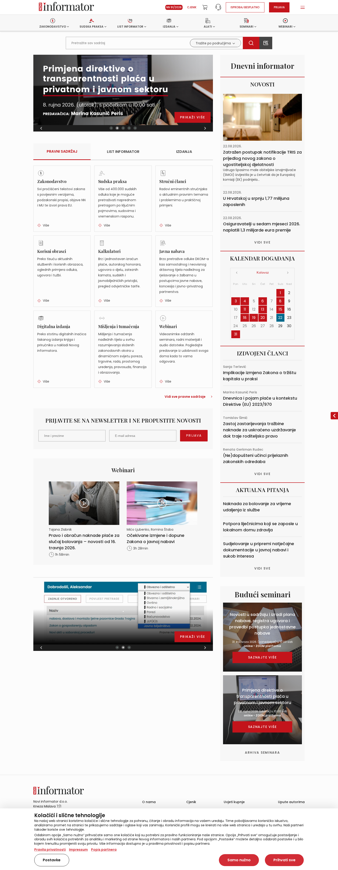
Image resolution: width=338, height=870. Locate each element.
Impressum (78, 849)
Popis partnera (104, 849)
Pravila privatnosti (50, 849)
